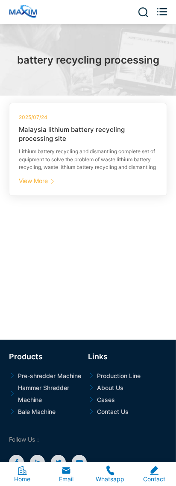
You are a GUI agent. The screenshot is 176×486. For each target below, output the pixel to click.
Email (66, 474)
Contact (154, 474)
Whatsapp (110, 474)
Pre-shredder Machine (49, 375)
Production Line (119, 375)
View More (36, 180)
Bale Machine (37, 411)
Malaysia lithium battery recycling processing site (72, 134)
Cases (106, 399)
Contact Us (113, 411)
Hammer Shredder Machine (43, 393)
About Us (110, 387)
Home (22, 474)
